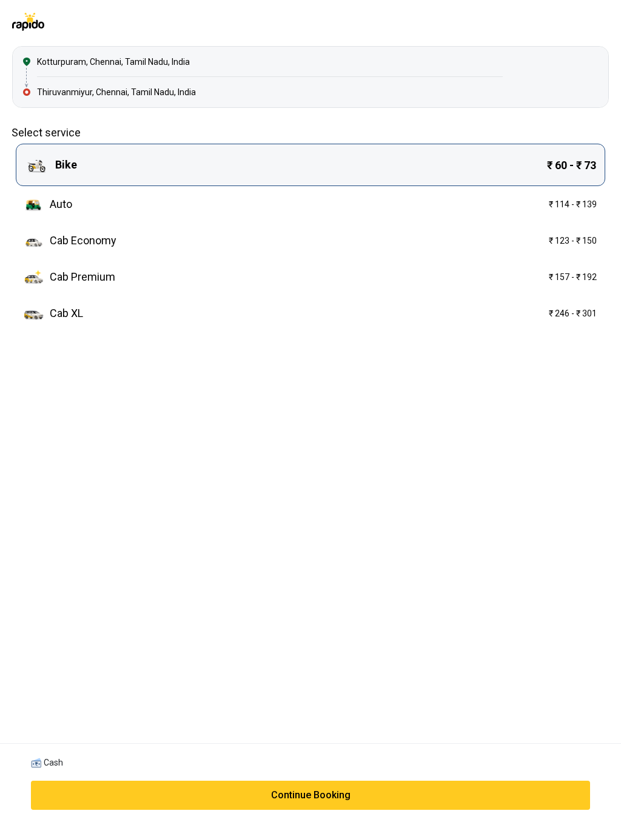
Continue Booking (311, 795)
